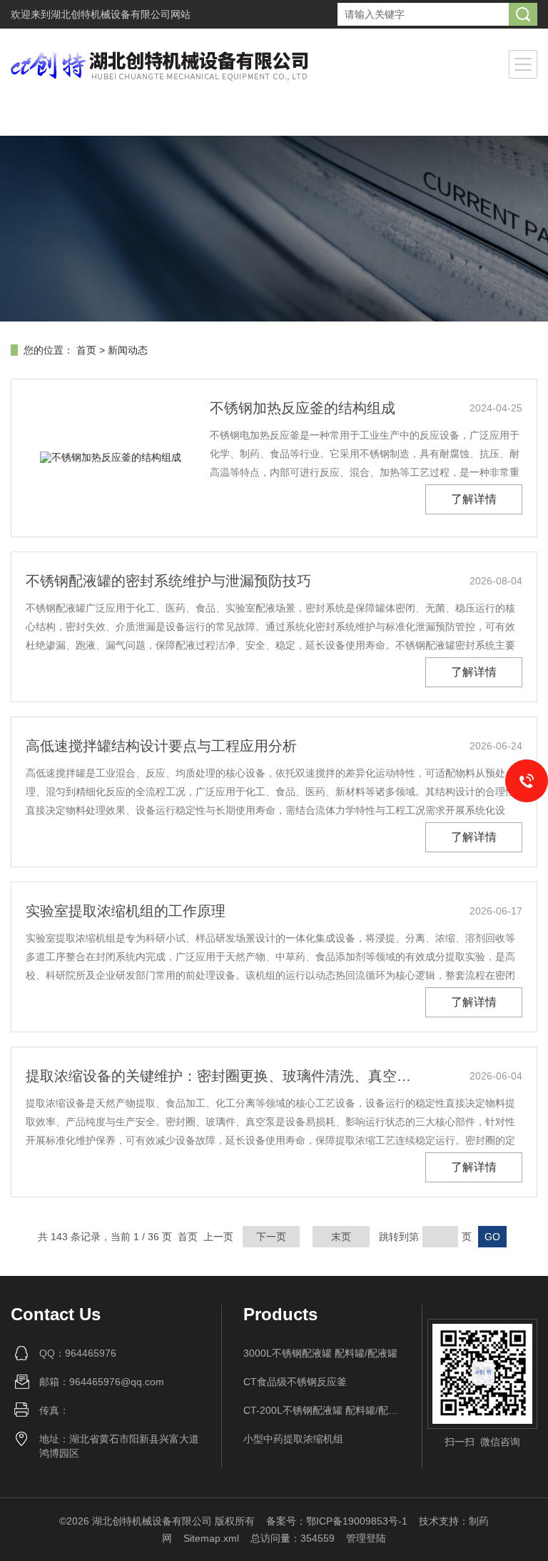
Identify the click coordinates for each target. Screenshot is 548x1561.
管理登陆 (366, 1538)
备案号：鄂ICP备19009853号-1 (336, 1521)
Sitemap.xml (211, 1538)
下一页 (271, 1236)
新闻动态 (128, 350)
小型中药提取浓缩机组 (293, 1439)
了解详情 (474, 499)
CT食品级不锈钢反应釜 (295, 1381)
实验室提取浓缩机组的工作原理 (125, 911)
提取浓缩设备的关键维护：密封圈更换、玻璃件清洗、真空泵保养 (224, 1076)
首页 (86, 350)
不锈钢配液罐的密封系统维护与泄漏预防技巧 (168, 581)
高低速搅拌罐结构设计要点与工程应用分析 (161, 746)
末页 (341, 1236)
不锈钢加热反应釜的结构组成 (302, 408)
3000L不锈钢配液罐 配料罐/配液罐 (320, 1353)
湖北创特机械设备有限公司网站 (121, 14)
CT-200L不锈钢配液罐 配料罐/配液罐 (322, 1410)
